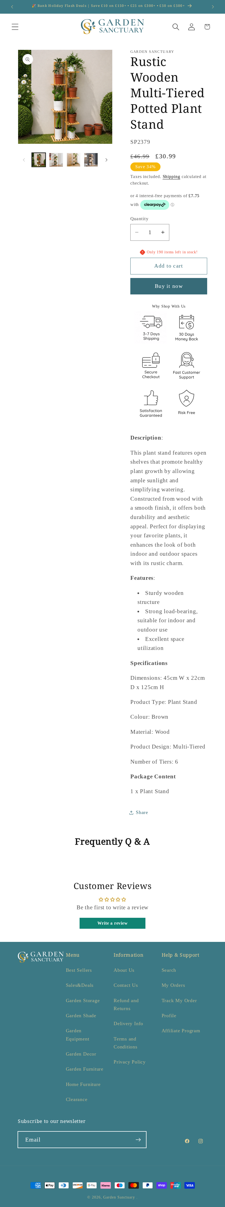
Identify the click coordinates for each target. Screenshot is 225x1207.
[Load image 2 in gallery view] (56, 160)
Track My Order (179, 1000)
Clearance (77, 1099)
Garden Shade (81, 1015)
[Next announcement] (213, 7)
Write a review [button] (112, 923)
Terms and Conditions (125, 1043)
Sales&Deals (80, 985)
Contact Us (126, 985)
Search (169, 970)
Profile (169, 1015)
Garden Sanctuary (119, 1197)
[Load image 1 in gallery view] (39, 160)
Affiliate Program (181, 1030)
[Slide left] (24, 160)
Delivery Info (128, 1023)
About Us (124, 970)
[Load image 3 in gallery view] (74, 160)
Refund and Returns (126, 1004)
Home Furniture (83, 1084)
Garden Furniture (84, 1069)
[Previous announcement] (12, 7)
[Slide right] (106, 160)
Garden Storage (83, 1000)
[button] (15, 27)
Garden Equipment (77, 1034)
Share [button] (142, 812)
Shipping (171, 176)
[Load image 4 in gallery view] (91, 160)
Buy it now (169, 286)
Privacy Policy (130, 1062)
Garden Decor (81, 1054)
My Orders (173, 985)
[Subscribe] (138, 1139)
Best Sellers (79, 970)
